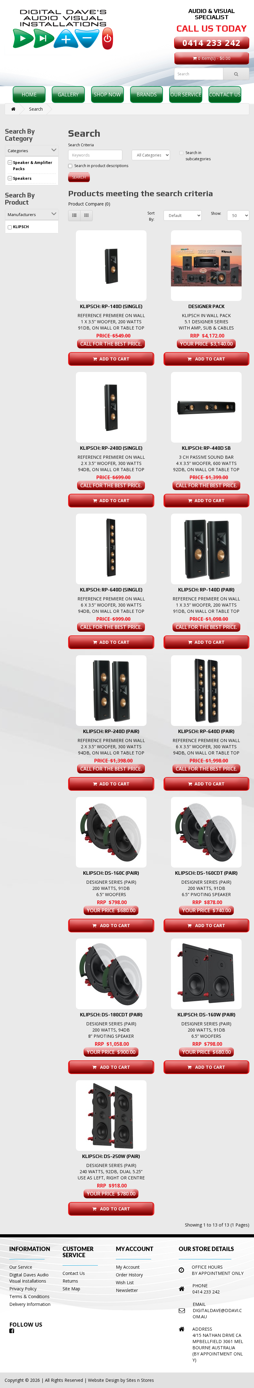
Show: (214, 213)
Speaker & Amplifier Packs (32, 165)
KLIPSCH (21, 226)
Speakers (22, 178)
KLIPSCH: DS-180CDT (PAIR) (111, 1014)
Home (29, 94)
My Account (128, 1267)
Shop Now (107, 94)
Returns (70, 1281)
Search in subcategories (198, 155)
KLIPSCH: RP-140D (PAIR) (206, 589)
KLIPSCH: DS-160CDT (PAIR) (206, 873)
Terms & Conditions (29, 1296)
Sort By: (150, 216)
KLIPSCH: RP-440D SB (206, 448)
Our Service (185, 94)
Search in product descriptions (101, 165)
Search (36, 109)
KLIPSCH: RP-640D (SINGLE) (111, 589)
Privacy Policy (23, 1289)
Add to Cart (113, 359)
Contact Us (225, 94)
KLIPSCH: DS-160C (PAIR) (111, 873)
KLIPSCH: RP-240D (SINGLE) (111, 448)
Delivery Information (29, 1304)
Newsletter (127, 1290)
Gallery (68, 94)
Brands (147, 94)
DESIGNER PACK (206, 306)
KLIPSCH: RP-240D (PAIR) (111, 731)
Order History (129, 1275)
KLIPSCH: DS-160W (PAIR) (206, 1014)
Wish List (125, 1282)
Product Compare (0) (89, 204)
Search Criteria (81, 145)
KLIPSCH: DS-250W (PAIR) (111, 1156)
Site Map (71, 1289)
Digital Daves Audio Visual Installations (29, 1278)
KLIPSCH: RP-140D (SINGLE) (111, 306)
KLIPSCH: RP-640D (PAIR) (206, 731)
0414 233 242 (211, 42)
